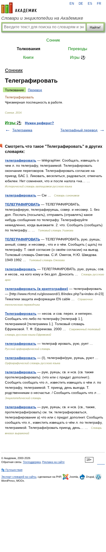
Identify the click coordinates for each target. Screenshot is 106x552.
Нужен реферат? (39, 123)
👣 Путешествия (11, 469)
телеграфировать (20, 160)
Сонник (53, 40)
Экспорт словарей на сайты (18, 476)
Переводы (77, 49)
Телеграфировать (20, 313)
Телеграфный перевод (78, 130)
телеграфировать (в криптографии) (36, 289)
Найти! (95, 27)
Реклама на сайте (53, 462)
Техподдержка (32, 462)
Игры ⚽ (78, 57)
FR (99, 3)
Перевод (35, 90)
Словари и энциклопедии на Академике (42, 18)
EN (72, 3)
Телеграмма (22, 130)
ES (90, 3)
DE (81, 3)
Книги (28, 57)
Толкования (28, 49)
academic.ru (19, 7)
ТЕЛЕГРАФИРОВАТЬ (22, 204)
